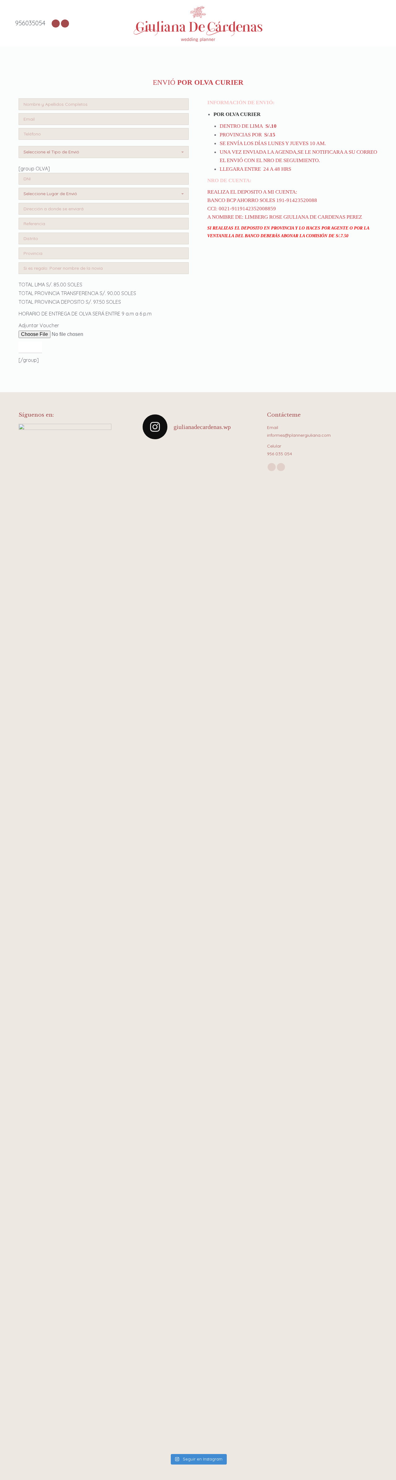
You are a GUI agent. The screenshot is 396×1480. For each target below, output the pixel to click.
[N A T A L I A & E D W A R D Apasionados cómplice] (240, 870)
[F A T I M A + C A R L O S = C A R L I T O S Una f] (183, 862)
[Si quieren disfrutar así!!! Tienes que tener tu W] (240, 1332)
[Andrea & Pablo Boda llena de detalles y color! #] (155, 735)
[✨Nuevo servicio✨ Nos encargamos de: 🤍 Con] (212, 1344)
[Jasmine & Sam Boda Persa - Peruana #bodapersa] (240, 474)
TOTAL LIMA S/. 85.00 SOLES (50, 284)
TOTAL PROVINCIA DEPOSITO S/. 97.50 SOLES (70, 302)
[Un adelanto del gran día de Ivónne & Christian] (155, 658)
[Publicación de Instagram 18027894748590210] (212, 1061)
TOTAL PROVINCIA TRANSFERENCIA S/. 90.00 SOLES (77, 293)
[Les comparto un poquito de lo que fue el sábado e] (183, 532)
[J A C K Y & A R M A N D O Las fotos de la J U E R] (212, 870)
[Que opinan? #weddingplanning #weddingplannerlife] (183, 643)
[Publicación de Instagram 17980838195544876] (155, 465)
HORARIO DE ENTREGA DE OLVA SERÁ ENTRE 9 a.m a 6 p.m (85, 314)
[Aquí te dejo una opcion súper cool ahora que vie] (212, 512)
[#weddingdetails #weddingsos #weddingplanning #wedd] (155, 1308)
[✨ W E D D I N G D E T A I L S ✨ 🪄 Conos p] (240, 1125)
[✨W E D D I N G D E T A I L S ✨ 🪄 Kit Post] (183, 1367)
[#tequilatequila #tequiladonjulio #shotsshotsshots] (212, 638)
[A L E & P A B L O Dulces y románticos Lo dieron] (155, 1136)
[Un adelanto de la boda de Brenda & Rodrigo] (240, 639)
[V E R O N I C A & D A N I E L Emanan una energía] (183, 1163)
